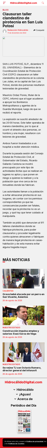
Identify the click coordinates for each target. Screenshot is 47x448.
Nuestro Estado (11, 327)
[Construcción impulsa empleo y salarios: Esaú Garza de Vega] (23, 315)
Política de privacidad (35, 441)
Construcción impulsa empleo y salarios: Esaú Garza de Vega (21, 332)
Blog (5, 10)
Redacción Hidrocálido (18, 30)
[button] (5, 3)
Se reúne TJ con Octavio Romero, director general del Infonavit (22, 369)
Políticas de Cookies (16, 443)
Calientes (8, 291)
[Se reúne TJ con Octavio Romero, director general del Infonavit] (23, 352)
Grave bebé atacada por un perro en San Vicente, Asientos (23, 295)
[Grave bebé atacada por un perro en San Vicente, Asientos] (23, 278)
